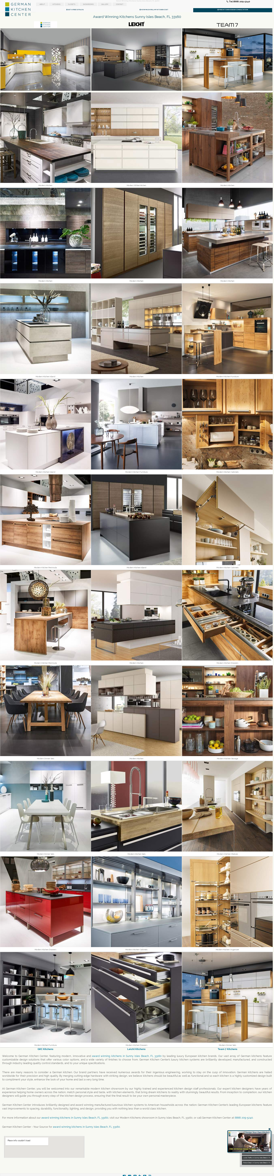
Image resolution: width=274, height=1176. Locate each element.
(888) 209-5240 (244, 1117)
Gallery (104, 4)
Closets (71, 4)
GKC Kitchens (45, 1049)
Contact (119, 4)
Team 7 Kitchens (227, 1049)
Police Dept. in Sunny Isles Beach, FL (257, 1163)
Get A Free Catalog (76, 9)
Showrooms (88, 4)
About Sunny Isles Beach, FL (256, 1153)
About (42, 4)
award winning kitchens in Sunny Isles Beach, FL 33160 (127, 1055)
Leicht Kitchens (136, 1049)
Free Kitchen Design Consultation (233, 9)
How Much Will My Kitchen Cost (154, 9)
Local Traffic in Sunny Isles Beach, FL (257, 1158)
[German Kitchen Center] (18, 16)
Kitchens (56, 4)
